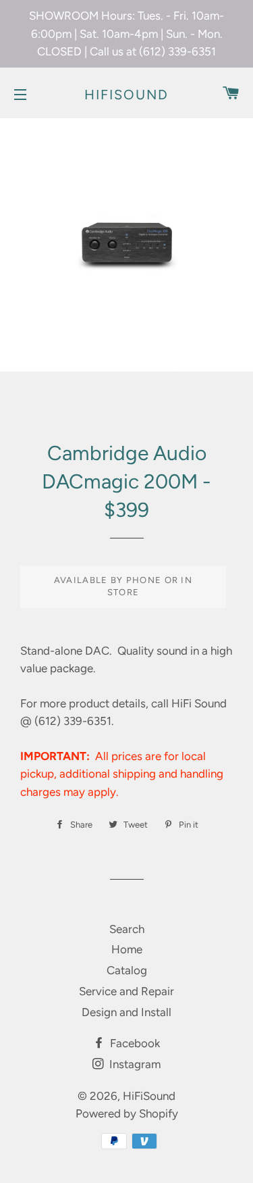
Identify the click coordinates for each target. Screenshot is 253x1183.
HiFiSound (126, 94)
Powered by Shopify (127, 1113)
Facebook (133, 1043)
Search (126, 929)
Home (126, 949)
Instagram (134, 1064)
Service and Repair (126, 991)
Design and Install (126, 1012)
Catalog (127, 970)
